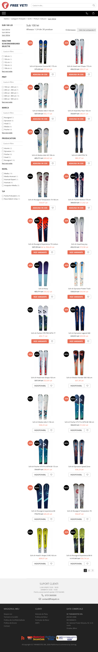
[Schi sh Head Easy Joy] (79, 229)
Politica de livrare (10, 623)
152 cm (7, 62)
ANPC (37, 623)
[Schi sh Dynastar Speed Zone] (79, 451)
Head (6, 123)
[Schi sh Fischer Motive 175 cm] (79, 184)
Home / (7, 19)
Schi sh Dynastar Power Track (79, 288)
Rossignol (7, 117)
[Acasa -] (14, 5)
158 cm (7, 68)
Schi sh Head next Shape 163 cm (43, 377)
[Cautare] (93, 5)
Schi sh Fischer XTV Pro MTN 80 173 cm (43, 466)
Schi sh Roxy (43, 288)
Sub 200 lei (6, 29)
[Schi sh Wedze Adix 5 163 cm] (43, 95)
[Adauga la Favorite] (53, 74)
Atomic (7, 148)
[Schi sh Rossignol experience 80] (43, 496)
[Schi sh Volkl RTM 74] (79, 140)
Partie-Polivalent (10, 196)
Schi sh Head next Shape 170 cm (79, 66)
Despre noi (8, 614)
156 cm (7, 65)
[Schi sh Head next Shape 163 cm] (43, 362)
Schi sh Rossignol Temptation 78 (79, 511)
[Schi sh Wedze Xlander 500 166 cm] (79, 362)
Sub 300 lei (6, 32)
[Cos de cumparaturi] (93, 13)
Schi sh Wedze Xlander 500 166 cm (79, 377)
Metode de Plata (41, 614)
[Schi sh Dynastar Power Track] (79, 273)
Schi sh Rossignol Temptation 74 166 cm (43, 199)
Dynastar (7, 120)
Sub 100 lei (6, 35)
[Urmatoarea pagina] (92, 570)
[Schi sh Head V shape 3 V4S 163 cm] (43, 540)
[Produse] (4, 14)
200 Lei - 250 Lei (10, 90)
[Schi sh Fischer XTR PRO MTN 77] (43, 318)
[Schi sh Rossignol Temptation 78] (79, 496)
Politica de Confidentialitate (14, 620)
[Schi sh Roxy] (43, 273)
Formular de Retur (42, 620)
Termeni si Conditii (11, 617)
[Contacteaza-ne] (87, 13)
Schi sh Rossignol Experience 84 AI (79, 555)
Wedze (6, 126)
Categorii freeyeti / (19, 19)
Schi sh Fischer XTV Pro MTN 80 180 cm (79, 422)
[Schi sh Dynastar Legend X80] (79, 318)
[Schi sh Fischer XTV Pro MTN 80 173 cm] (43, 451)
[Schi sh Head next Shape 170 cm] (79, 51)
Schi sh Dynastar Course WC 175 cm (43, 66)
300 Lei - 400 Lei (10, 96)
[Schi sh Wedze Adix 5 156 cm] (43, 407)
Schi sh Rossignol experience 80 (43, 511)
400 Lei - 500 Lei (10, 99)
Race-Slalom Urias (11, 199)
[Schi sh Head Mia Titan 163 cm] (79, 95)
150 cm (7, 59)
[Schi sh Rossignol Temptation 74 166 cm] (43, 184)
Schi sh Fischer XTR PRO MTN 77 (43, 333)
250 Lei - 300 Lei (10, 93)
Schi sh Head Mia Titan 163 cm (79, 111)
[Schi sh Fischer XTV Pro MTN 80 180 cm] (79, 407)
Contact (7, 626)
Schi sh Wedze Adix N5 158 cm (43, 155)
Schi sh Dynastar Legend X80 (79, 333)
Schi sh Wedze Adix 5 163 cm (43, 111)
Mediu (6, 173)
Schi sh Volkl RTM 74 (79, 155)
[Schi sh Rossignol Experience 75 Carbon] (43, 229)
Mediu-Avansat (10, 176)
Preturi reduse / (41, 19)
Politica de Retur (41, 617)
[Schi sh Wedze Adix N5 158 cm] (43, 140)
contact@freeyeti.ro (50, 599)
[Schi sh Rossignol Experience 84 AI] (79, 540)
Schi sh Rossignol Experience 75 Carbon (43, 244)
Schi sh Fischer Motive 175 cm (79, 199)
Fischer (7, 129)
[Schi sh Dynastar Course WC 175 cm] (43, 51)
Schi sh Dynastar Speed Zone (79, 466)
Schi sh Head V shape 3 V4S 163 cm (43, 555)
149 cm (7, 56)
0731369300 (50, 595)
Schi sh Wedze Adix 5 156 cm (43, 422)
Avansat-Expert (10, 179)
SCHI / (30, 19)
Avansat (7, 182)
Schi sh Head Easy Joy (79, 244)
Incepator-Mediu (10, 185)
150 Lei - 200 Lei (10, 87)
